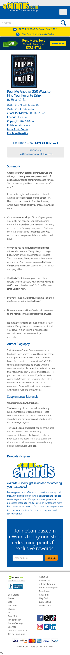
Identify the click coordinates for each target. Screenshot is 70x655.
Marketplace (45, 605)
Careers (11, 598)
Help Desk (43, 598)
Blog (10, 602)
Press (10, 612)
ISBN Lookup (45, 602)
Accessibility (44, 580)
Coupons (12, 605)
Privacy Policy (14, 619)
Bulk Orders (13, 594)
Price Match (13, 616)
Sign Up (51, 557)
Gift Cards (44, 594)
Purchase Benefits (17, 133)
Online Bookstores (16, 634)
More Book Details (17, 129)
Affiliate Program (47, 584)
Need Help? (22, 646)
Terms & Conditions (17, 630)
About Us (43, 577)
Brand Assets (45, 591)
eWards (11, 609)
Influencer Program (48, 587)
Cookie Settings (15, 623)
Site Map (12, 627)
